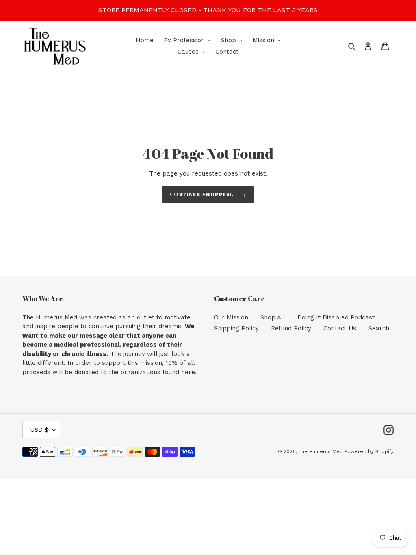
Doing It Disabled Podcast (336, 317)
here (188, 372)
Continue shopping (202, 194)
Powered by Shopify (369, 451)
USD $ (39, 430)
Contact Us (339, 328)
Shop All (272, 317)
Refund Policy (291, 328)
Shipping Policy (236, 328)
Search (378, 328)
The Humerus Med (321, 451)
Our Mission (231, 317)
